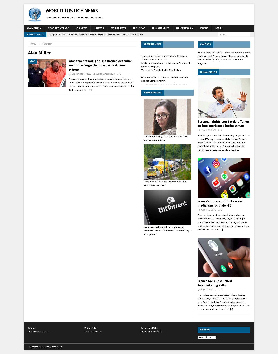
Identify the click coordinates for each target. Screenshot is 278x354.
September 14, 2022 (81, 74)
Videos (204, 28)
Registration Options (38, 331)
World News (118, 28)
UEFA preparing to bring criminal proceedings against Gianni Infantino (164, 77)
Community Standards (151, 331)
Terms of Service (92, 331)
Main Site (33, 28)
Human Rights (161, 28)
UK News (99, 28)
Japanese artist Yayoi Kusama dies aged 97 (163, 82)
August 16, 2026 (208, 210)
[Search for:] (234, 34)
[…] (90, 90)
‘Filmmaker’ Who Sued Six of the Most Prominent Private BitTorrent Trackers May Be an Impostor (168, 230)
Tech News (139, 28)
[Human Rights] (224, 98)
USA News (81, 28)
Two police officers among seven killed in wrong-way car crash (165, 183)
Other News (183, 28)
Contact (32, 328)
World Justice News (105, 74)
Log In (218, 28)
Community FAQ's (149, 328)
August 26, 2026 (208, 130)
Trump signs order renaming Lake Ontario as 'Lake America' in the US (164, 55)
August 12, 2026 (208, 289)
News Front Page (58, 28)
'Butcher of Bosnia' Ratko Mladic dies (161, 68)
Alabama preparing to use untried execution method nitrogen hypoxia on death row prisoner (101, 65)
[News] (47, 73)
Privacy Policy (90, 328)
